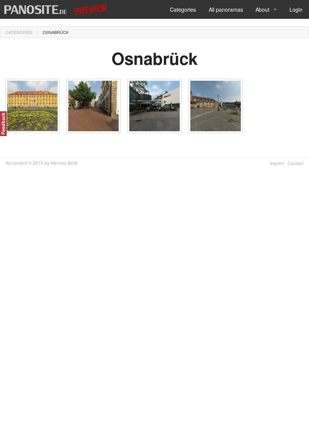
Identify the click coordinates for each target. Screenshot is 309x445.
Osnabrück (56, 32)
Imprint (277, 163)
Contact (295, 163)
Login (296, 9)
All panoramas (226, 9)
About (262, 9)
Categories (183, 9)
